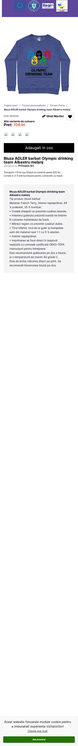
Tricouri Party (57, 105)
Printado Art (26, 165)
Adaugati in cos (39, 148)
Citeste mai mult (38, 731)
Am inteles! (39, 739)
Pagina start (11, 105)
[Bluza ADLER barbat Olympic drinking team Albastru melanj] (6, 135)
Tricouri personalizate (34, 105)
